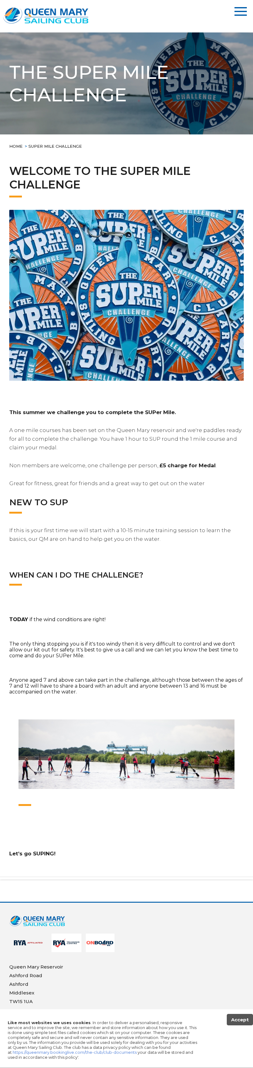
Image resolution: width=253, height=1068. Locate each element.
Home (16, 146)
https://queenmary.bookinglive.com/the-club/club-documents (75, 1052)
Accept (240, 1020)
